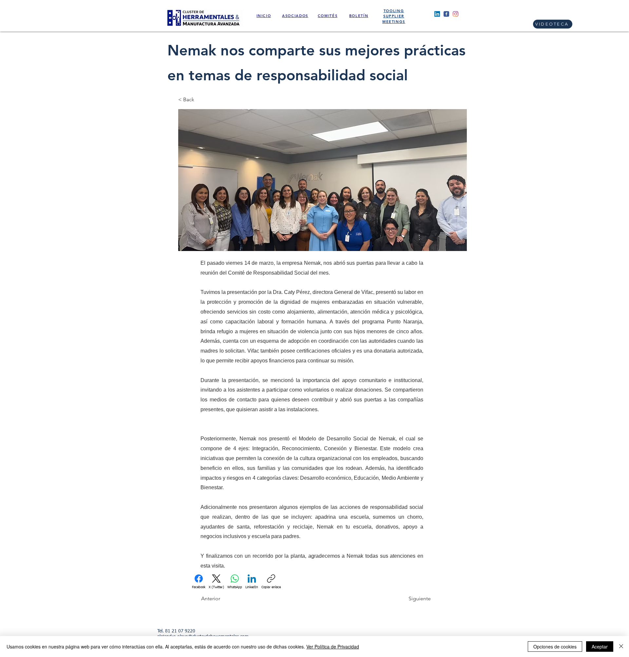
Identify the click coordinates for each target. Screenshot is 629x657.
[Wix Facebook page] (446, 14)
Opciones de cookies (555, 646)
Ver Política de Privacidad (332, 646)
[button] (199, 99)
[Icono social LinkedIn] (437, 14)
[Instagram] (455, 14)
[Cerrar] (621, 646)
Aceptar (600, 646)
